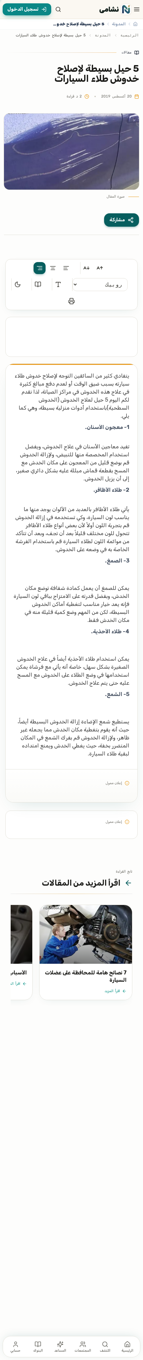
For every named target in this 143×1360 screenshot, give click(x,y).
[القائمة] (137, 9)
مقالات (127, 52)
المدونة (103, 35)
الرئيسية (129, 35)
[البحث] (58, 9)
